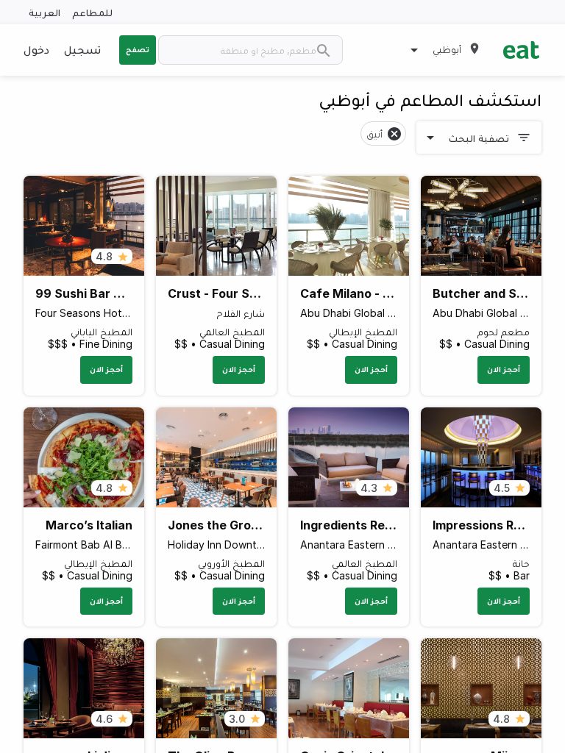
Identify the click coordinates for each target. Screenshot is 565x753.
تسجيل (82, 49)
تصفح (137, 49)
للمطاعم (92, 12)
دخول (36, 49)
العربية (44, 12)
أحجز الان (503, 369)
